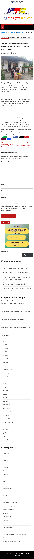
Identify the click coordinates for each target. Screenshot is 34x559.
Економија (6, 463)
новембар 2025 (7, 373)
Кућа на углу (7, 495)
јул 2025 (5, 387)
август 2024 (6, 426)
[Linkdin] (20, 2)
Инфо (5, 481)
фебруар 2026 (7, 362)
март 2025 (6, 401)
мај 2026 (5, 352)
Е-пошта (4, 191)
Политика (6, 520)
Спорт (5, 538)
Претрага (4, 251)
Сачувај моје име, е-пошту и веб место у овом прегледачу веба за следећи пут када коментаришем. (16, 208)
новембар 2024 (7, 415)
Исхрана (5, 485)
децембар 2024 (7, 411)
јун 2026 (5, 348)
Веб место (4, 197)
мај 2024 (5, 436)
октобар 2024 (7, 418)
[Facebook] (12, 2)
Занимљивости (7, 467)
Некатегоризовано (8, 509)
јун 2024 (5, 433)
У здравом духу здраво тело (12, 541)
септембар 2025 (8, 380)
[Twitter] (15, 2)
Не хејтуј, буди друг (9, 506)
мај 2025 (5, 394)
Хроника (5, 545)
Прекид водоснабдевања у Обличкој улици (7, 145)
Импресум (6, 478)
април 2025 (6, 397)
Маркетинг (6, 499)
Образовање (7, 516)
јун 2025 (5, 390)
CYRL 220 (6, 453)
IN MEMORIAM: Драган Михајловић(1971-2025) (17, 327)
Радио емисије (7, 527)
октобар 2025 (7, 376)
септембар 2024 (8, 422)
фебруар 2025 (7, 404)
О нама (5, 513)
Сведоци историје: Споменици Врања (14, 534)
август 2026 (6, 341)
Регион (5, 530)
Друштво (4, 138)
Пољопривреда (7, 523)
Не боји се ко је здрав (10, 502)
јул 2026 (5, 344)
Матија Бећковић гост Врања (16, 319)
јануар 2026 (6, 366)
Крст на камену (8, 488)
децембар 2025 (7, 369)
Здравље (6, 470)
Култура (9, 138)
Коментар (5, 162)
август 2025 (6, 383)
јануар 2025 (6, 408)
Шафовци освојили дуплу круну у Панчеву (17, 311)
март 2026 (6, 359)
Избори (5, 474)
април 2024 (6, 440)
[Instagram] (17, 2)
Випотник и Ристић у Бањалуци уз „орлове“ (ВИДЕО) (25, 145)
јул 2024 (5, 429)
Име (3, 184)
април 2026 (6, 355)
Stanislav (4, 301)
